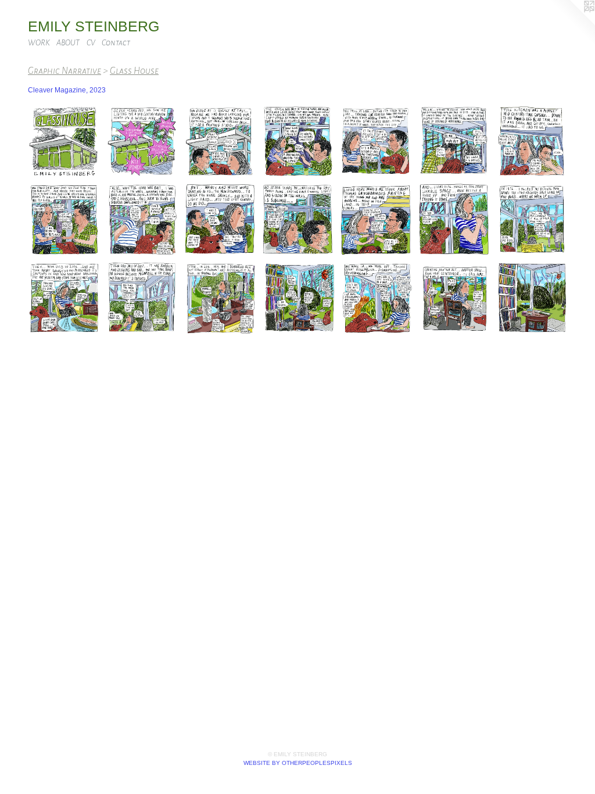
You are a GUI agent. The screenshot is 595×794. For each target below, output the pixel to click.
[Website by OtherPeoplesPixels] (572, 23)
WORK (39, 42)
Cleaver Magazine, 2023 (67, 90)
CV (91, 42)
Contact (116, 42)
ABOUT (68, 42)
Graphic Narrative (64, 71)
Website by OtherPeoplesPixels (297, 763)
